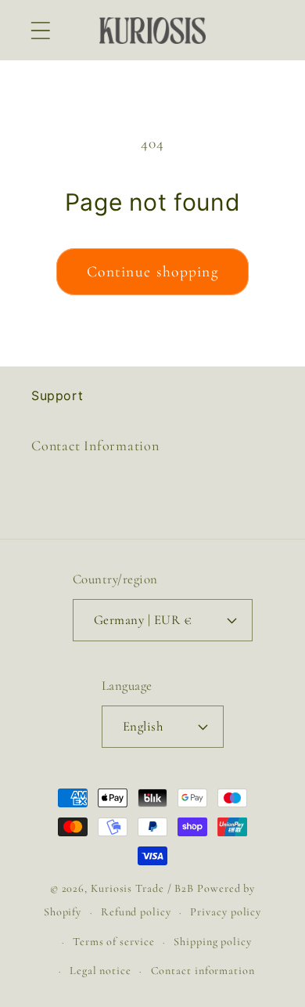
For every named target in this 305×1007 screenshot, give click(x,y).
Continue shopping (152, 271)
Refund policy (136, 912)
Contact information (203, 970)
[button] (40, 30)
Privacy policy (225, 912)
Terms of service (114, 941)
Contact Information (95, 445)
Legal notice (100, 970)
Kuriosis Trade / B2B (144, 888)
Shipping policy (213, 941)
